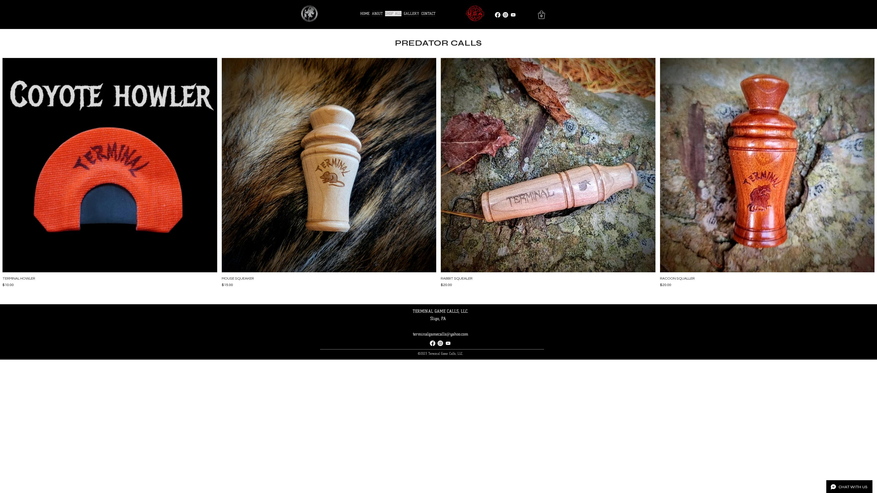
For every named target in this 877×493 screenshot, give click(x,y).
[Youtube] (513, 15)
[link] (541, 15)
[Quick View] (110, 165)
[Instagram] (505, 15)
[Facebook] (497, 15)
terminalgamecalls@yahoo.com (440, 334)
